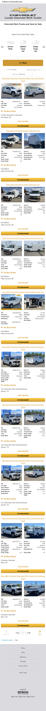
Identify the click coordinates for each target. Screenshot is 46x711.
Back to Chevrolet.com (12, 1)
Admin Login (23, 673)
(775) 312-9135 (23, 566)
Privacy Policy (23, 666)
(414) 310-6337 (23, 175)
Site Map (23, 661)
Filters (24, 63)
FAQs (23, 652)
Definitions (23, 657)
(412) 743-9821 (23, 121)
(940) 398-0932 (23, 395)
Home (23, 648)
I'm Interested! (23, 126)
